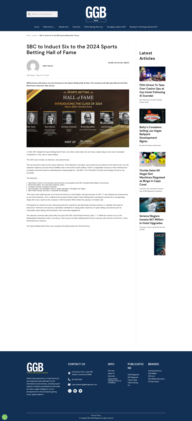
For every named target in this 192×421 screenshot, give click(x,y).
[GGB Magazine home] (96, 14)
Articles (34, 35)
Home (28, 35)
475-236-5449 (77, 379)
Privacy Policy (96, 415)
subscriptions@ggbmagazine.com (84, 384)
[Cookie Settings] (4, 417)
